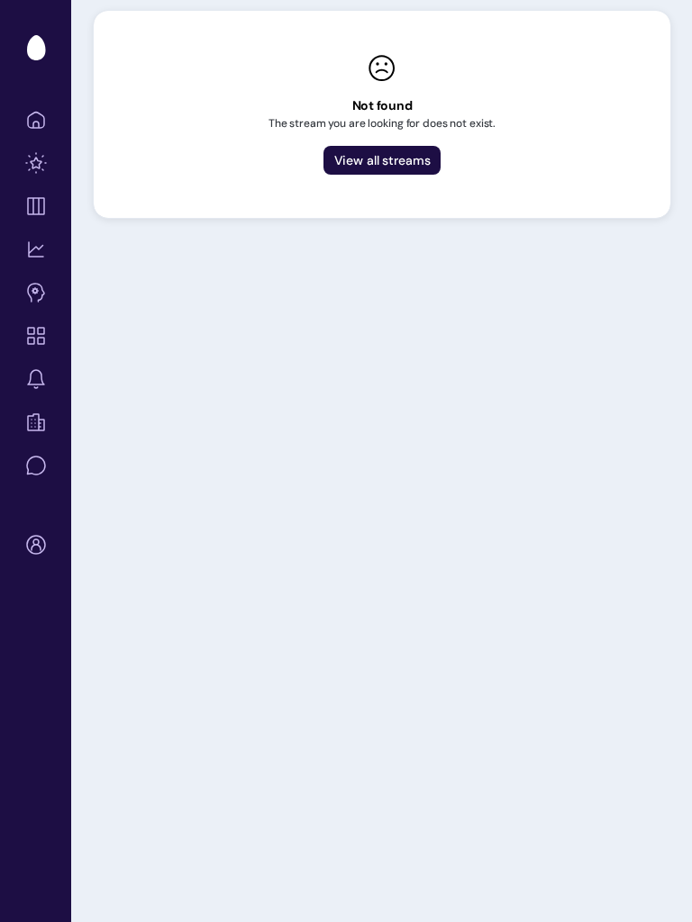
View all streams (382, 160)
